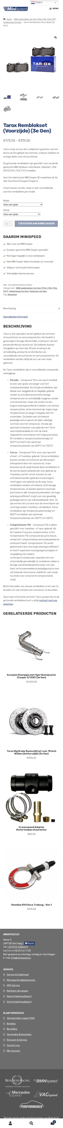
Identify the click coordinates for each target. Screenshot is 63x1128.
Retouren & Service (17, 1040)
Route (30, 943)
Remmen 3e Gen (38, 291)
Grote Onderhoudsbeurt (19, 1001)
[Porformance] (31, 1104)
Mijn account (10, 1123)
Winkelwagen (48, 1121)
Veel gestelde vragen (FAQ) (21, 1018)
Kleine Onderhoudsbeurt (19, 996)
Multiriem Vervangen (17, 991)
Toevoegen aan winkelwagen (36, 223)
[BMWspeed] (45, 1081)
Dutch (38, 2)
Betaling (11, 1023)
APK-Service (13, 985)
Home (9, 19)
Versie (6, 210)
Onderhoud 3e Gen (12, 22)
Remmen (12, 294)
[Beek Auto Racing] (17, 1081)
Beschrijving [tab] (9, 308)
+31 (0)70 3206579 (17, 947)
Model (6, 200)
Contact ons (13, 1045)
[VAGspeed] (45, 1093)
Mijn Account (13, 1051)
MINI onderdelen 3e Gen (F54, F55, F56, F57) (35, 19)
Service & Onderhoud (18, 974)
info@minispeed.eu (21, 958)
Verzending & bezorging (19, 1034)
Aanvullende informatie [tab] (15, 316)
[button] (55, 37)
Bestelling (12, 1029)
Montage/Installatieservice (21, 980)
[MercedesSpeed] (17, 1093)
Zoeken (31, 1123)
